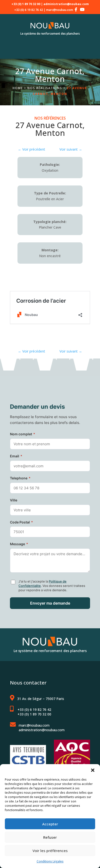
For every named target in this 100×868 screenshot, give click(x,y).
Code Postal (21, 522)
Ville (13, 500)
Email (16, 456)
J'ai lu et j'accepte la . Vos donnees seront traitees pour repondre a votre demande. (51, 585)
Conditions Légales (50, 861)
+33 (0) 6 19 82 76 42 (28, 10)
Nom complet (22, 434)
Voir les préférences (50, 850)
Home (18, 88)
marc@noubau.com (59, 10)
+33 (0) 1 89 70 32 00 (34, 714)
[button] (92, 770)
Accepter (50, 824)
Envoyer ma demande (50, 603)
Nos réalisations (44, 88)
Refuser (50, 837)
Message (19, 544)
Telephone (20, 478)
